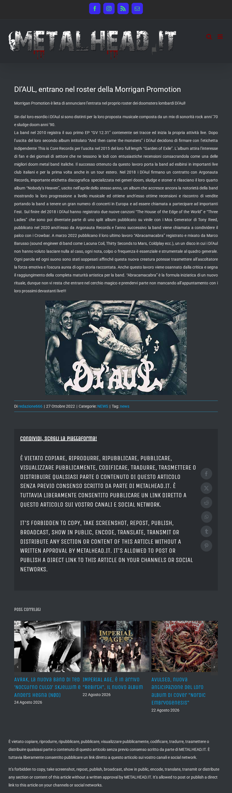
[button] (17, 666)
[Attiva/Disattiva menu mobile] (221, 37)
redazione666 (30, 406)
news (124, 406)
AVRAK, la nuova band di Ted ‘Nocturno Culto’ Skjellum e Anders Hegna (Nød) (47, 687)
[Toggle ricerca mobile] (209, 37)
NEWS (102, 406)
